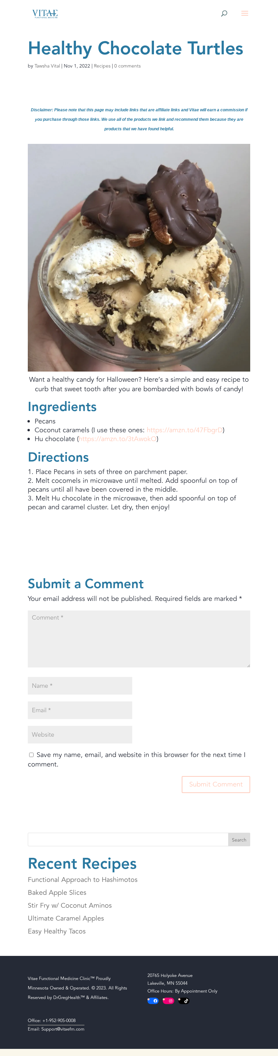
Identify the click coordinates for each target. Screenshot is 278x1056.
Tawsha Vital (47, 66)
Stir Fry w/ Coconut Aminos (70, 905)
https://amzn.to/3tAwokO (118, 439)
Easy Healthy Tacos (57, 931)
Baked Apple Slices (57, 892)
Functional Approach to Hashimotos (83, 879)
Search (239, 840)
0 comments (127, 66)
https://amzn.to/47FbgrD (185, 430)
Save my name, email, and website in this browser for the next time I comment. (136, 760)
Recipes (102, 66)
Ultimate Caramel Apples (66, 918)
